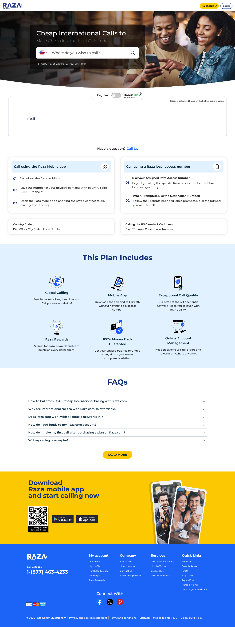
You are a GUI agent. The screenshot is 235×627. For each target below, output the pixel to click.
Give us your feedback (195, 589)
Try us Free (188, 580)
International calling (162, 561)
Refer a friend (190, 584)
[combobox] (89, 53)
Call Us (132, 149)
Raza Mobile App (160, 575)
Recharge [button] (208, 5)
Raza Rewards (97, 580)
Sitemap (145, 617)
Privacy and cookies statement (88, 617)
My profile (94, 566)
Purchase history (98, 570)
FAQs (185, 570)
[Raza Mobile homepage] (13, 6)
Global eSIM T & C (191, 617)
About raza (126, 561)
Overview (94, 561)
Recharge (94, 575)
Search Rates (189, 566)
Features (187, 561)
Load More (117, 454)
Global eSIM (157, 570)
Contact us (126, 570)
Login (226, 5)
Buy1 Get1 (187, 575)
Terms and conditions (123, 617)
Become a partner (130, 575)
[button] (117, 401)
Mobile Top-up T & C (165, 617)
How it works (127, 566)
